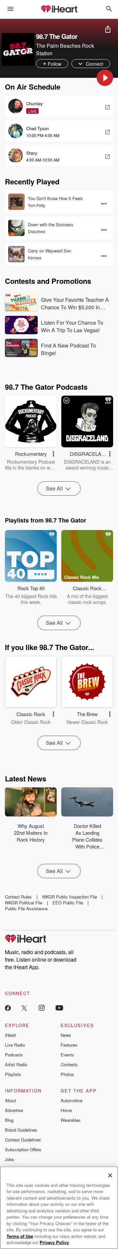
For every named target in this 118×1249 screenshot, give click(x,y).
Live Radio (15, 1045)
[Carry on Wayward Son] (16, 254)
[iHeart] (59, 9)
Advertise (14, 1110)
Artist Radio (16, 1064)
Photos (67, 1074)
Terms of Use (20, 1236)
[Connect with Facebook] (8, 1007)
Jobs (9, 1159)
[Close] (110, 1175)
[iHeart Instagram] (42, 1007)
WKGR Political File (23, 902)
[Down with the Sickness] (16, 228)
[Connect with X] (24, 1007)
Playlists (13, 1074)
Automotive (71, 1100)
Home (66, 1110)
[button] (105, 78)
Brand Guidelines (21, 1130)
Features (69, 1045)
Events (67, 1055)
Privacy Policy (54, 1242)
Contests (69, 1064)
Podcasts (14, 1055)
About (10, 1100)
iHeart (10, 1035)
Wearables (71, 1120)
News (66, 1035)
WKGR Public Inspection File (69, 897)
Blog (9, 1120)
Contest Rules (18, 897)
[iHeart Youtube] (59, 1007)
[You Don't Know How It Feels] (16, 202)
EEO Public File (67, 902)
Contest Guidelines (23, 1140)
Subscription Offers (23, 1149)
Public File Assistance (26, 908)
